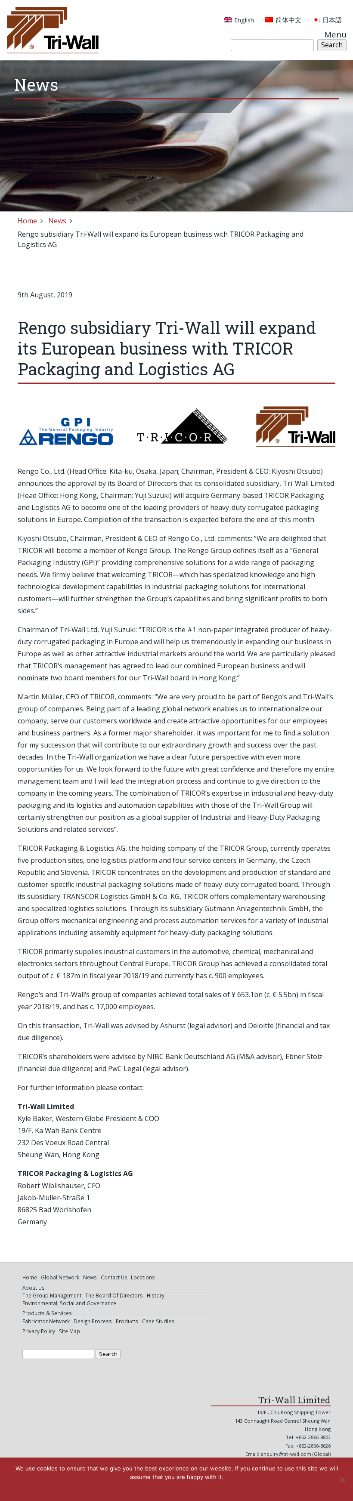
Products (127, 1321)
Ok (156, 1488)
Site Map (69, 1331)
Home (27, 220)
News (57, 220)
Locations (143, 1277)
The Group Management (51, 1295)
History (155, 1295)
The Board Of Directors (114, 1295)
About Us (33, 1287)
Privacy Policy (38, 1331)
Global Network (60, 1277)
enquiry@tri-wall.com (285, 1454)
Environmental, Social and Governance (69, 1303)
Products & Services (47, 1313)
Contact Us (114, 1277)
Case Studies (158, 1321)
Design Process (93, 1321)
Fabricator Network (46, 1321)
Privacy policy (182, 1488)
